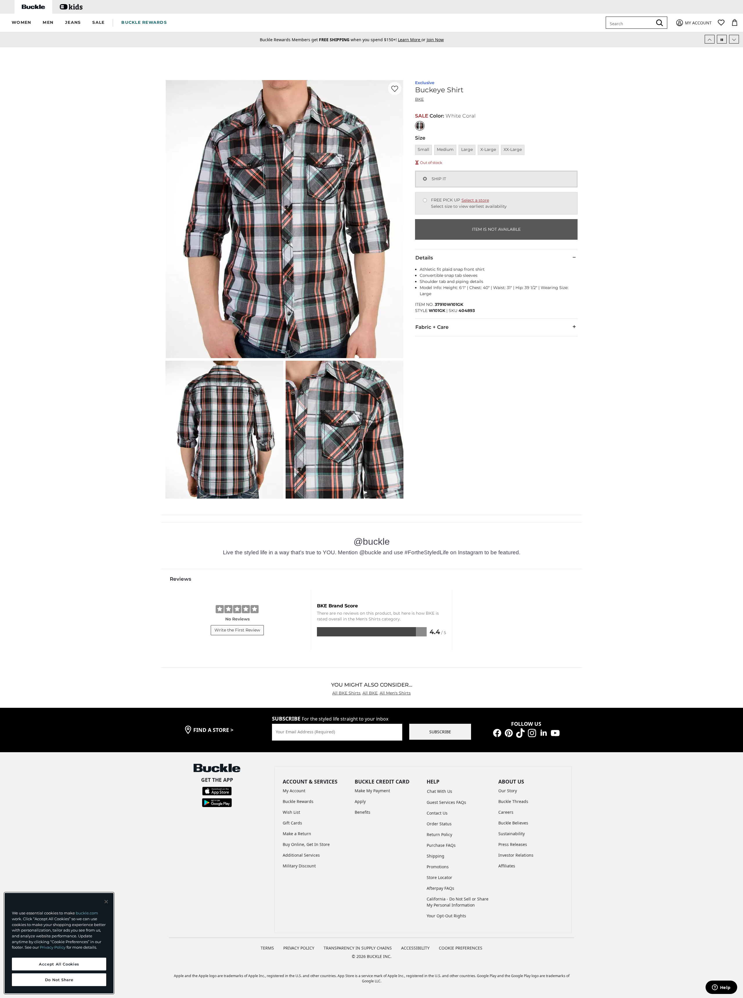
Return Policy (439, 834)
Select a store (475, 200)
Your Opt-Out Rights (446, 915)
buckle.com (87, 913)
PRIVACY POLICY (298, 948)
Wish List (291, 812)
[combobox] (630, 22)
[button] (21, 23)
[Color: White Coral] (419, 125)
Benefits (362, 812)
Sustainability (511, 833)
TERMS (267, 948)
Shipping (435, 856)
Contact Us (437, 813)
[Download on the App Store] (217, 790)
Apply (360, 801)
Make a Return (297, 833)
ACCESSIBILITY (415, 948)
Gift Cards (292, 823)
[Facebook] (497, 732)
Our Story (507, 790)
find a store (213, 729)
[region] (59, 943)
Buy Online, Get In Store (306, 844)
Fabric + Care (432, 327)
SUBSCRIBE (440, 731)
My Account (294, 790)
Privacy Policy (53, 947)
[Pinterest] (509, 732)
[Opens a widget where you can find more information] (721, 988)
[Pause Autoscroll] (722, 39)
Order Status (439, 823)
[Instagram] (532, 732)
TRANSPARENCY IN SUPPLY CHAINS (358, 948)
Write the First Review (237, 630)
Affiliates (506, 866)
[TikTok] (520, 732)
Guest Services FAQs (446, 802)
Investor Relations (515, 855)
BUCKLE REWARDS (144, 22)
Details (424, 258)
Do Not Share (59, 979)
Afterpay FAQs (440, 888)
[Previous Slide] (710, 39)
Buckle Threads (513, 801)
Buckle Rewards (298, 801)
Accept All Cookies (59, 964)
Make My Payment (372, 790)
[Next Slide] (734, 39)
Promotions (438, 866)
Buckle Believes (513, 823)
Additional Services (301, 855)
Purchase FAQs (441, 845)
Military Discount (299, 866)
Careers (505, 812)
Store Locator (439, 877)
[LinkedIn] (543, 732)
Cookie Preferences (460, 948)
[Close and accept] (106, 901)
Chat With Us (439, 791)
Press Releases (512, 844)
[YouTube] (555, 732)
